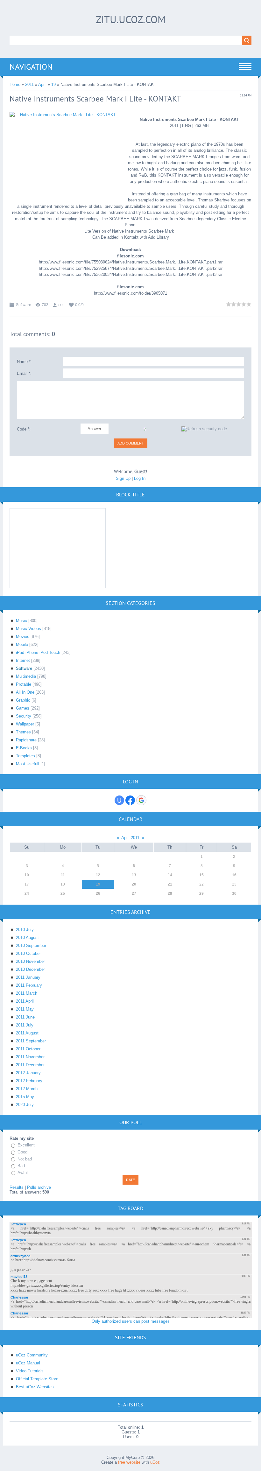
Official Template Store (37, 1378)
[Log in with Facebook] (130, 800)
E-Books (24, 748)
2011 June (25, 1017)
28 (170, 893)
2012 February (29, 1080)
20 (134, 884)
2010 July (25, 929)
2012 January (28, 1072)
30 (234, 893)
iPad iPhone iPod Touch (38, 652)
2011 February (29, 985)
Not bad (25, 1159)
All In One (25, 692)
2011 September (31, 1041)
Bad (21, 1165)
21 (170, 884)
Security (23, 716)
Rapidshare (26, 740)
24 (27, 893)
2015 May (25, 1096)
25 (62, 893)
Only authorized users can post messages (131, 1321)
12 (98, 875)
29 (201, 893)
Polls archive (39, 1187)
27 (134, 893)
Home (15, 84)
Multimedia (26, 676)
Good (22, 1152)
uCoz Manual (28, 1363)
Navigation (31, 67)
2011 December (30, 1064)
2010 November (30, 961)
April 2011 (130, 837)
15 (201, 875)
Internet (23, 660)
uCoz (155, 1462)
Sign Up (123, 478)
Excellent (26, 1145)
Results (17, 1187)
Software (23, 305)
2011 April (25, 1001)
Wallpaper (25, 724)
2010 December (30, 969)
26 (98, 893)
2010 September (31, 945)
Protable (23, 684)
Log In (139, 478)
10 (27, 875)
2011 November (30, 1056)
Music (21, 620)
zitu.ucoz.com (131, 19)
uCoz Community (32, 1355)
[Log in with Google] (141, 800)
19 (53, 84)
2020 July (25, 1104)
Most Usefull (27, 763)
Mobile (22, 644)
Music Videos (28, 628)
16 (234, 875)
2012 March (27, 1088)
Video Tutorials (30, 1371)
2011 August (27, 1033)
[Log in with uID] (119, 800)
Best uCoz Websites (35, 1386)
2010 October (28, 953)
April (42, 84)
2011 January (28, 977)
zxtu (61, 305)
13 (134, 875)
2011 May (25, 1009)
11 (63, 875)
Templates (25, 755)
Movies (22, 636)
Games (22, 708)
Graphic (23, 700)
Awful (23, 1172)
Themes (23, 732)
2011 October (28, 1049)
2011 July (24, 1025)
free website (129, 1462)
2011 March (26, 993)
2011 (29, 84)
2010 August (27, 937)
